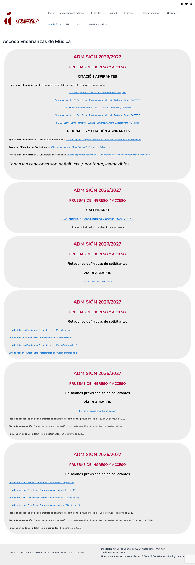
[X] (186, 3)
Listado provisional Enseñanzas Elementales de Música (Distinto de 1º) (44, 497)
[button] (85, 13)
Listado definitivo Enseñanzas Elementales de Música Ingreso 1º (40, 330)
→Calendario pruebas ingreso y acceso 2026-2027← (97, 219)
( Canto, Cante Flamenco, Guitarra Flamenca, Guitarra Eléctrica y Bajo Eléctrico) (97, 122)
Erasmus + (130, 13)
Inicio (51, 13)
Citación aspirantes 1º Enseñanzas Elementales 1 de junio (97, 92)
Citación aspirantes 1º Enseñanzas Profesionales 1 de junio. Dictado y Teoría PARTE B (97, 100)
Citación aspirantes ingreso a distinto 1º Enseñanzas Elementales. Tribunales (103, 139)
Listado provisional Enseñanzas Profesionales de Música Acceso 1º (42, 490)
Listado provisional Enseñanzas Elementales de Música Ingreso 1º (41, 482)
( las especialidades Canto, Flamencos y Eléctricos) (97, 107)
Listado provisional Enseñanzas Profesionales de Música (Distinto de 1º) (44, 505)
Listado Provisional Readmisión (97, 411)
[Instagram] (191, 3)
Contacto (79, 24)
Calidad (113, 13)
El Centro (96, 13)
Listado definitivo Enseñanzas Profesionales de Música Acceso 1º (41, 337)
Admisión (53, 24)
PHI (67, 24)
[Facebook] (182, 3)
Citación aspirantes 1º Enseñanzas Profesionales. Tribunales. (80, 147)
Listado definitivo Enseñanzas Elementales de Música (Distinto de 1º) (43, 345)
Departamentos (151, 13)
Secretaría (172, 13)
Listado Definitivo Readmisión (97, 281)
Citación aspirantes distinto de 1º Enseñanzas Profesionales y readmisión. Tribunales (108, 154)
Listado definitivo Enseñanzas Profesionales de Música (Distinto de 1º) (44, 352)
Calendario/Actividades (71, 13)
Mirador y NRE (96, 24)
